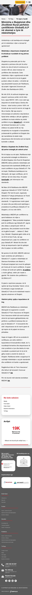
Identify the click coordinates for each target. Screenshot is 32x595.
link (12, 373)
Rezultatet (3, 502)
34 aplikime (26, 270)
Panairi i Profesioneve (5, 527)
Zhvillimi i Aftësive (5, 538)
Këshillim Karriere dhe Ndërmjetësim (8, 512)
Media (5, 401)
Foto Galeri (7, 403)
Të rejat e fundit (21, 19)
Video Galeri (7, 406)
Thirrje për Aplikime (20, 2)
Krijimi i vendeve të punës (6, 510)
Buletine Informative (9, 408)
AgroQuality (5, 180)
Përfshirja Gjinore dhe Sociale (7, 542)
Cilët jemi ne (3, 498)
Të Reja (10, 19)
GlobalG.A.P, (18, 122)
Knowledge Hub (4, 523)
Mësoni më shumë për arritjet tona (15, 440)
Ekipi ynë (3, 500)
